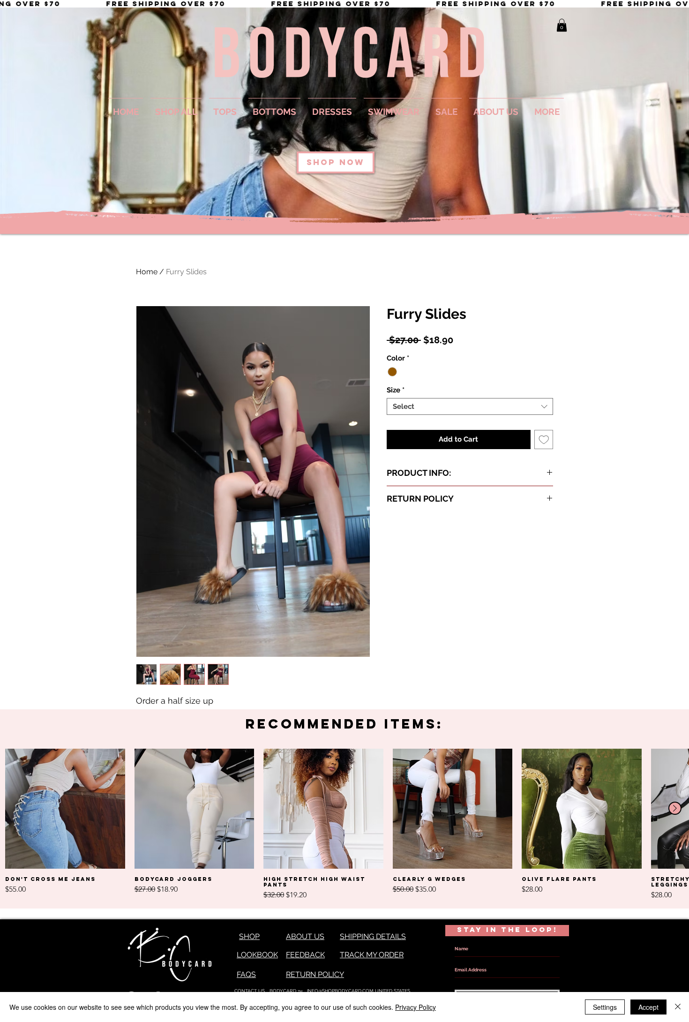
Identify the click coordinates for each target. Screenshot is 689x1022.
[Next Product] (675, 808)
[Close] (677, 1006)
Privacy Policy (415, 1007)
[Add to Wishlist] (544, 439)
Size (395, 390)
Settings (605, 1007)
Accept (648, 1007)
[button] (561, 25)
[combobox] (470, 406)
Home (146, 271)
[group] (344, 824)
